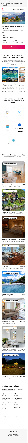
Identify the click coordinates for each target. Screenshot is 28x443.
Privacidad (10, 435)
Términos (16, 435)
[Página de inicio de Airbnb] (3, 9)
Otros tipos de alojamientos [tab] (8, 389)
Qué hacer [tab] (20, 389)
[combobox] (13, 37)
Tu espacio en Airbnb (18, 9)
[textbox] (7, 42)
